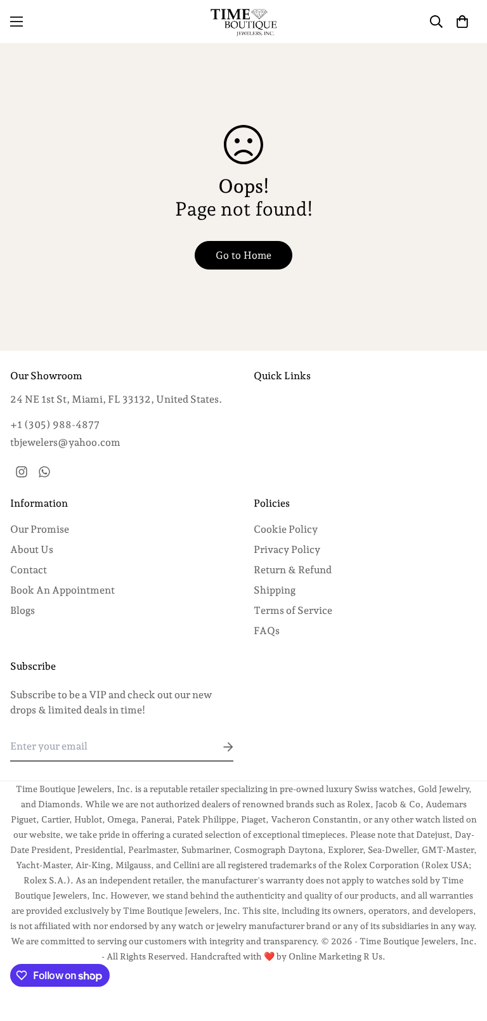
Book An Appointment (62, 590)
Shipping (274, 590)
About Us (31, 549)
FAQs (267, 631)
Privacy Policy (287, 549)
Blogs (22, 610)
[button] (462, 21)
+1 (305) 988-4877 (55, 425)
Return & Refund (293, 570)
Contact (28, 570)
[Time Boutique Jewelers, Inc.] (243, 21)
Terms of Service (293, 610)
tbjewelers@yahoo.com (65, 442)
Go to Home (243, 255)
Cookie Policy (286, 529)
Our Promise (39, 529)
